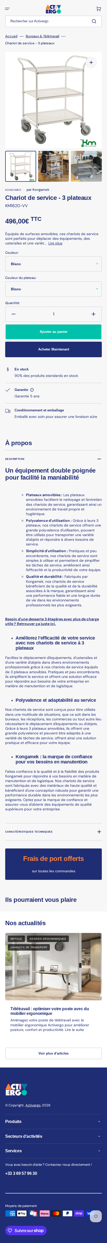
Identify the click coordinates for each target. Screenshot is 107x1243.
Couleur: (12, 253)
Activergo (33, 1105)
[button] (7, 9)
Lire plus (55, 243)
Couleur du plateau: (20, 278)
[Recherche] (95, 21)
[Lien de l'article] (53, 987)
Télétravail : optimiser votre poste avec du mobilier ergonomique (49, 1011)
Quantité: (12, 303)
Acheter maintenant (53, 349)
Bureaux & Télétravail (42, 36)
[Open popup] (32, 389)
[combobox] (53, 21)
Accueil (11, 36)
